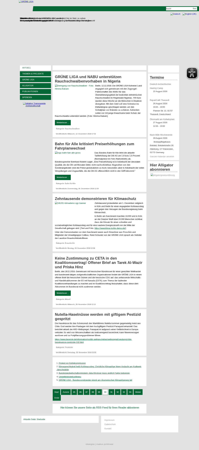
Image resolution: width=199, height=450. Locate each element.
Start (56, 392)
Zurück (66, 392)
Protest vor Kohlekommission (72, 363)
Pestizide (69, 347)
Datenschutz (110, 424)
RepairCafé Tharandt (159, 100)
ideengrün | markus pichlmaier (99, 444)
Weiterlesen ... (63, 122)
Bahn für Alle (70, 183)
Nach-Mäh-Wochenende (161, 135)
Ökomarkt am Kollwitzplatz (162, 119)
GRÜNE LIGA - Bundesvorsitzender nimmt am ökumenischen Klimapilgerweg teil (95, 380)
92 (118, 392)
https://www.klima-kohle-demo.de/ (110, 228)
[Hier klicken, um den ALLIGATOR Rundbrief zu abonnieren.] (163, 175)
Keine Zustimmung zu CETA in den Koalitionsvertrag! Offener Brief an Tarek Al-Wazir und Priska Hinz (98, 262)
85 (74, 392)
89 (99, 392)
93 (124, 392)
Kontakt (107, 428)
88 (93, 392)
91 (111, 392)
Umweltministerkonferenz (70, 376)
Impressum (109, 420)
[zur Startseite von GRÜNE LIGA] (26, 1)
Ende (56, 398)
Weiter (138, 392)
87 (87, 392)
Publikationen (30, 91)
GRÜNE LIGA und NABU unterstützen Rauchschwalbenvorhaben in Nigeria (88, 79)
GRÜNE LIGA (28, 79)
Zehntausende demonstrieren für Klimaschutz (95, 199)
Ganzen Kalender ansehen (162, 156)
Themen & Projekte (33, 74)
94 (130, 392)
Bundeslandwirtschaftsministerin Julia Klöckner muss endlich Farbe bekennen (94, 373)
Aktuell (26, 68)
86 (80, 392)
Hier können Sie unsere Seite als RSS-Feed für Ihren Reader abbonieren (99, 407)
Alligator (27, 85)
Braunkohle (70, 243)
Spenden (27, 97)
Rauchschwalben (72, 129)
